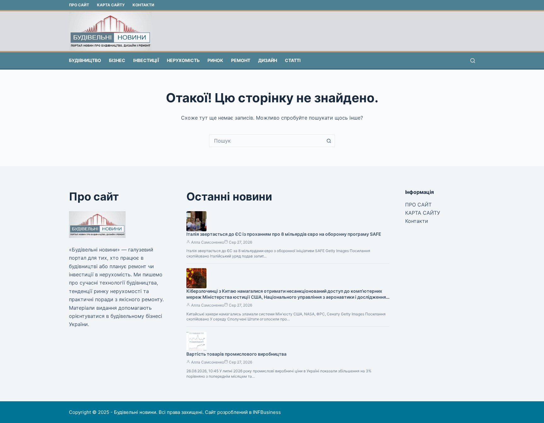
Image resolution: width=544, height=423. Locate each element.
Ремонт (240, 60)
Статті (293, 60)
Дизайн (267, 60)
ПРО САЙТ (79, 5)
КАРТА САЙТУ (111, 5)
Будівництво (85, 60)
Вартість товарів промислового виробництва (236, 354)
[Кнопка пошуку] (329, 141)
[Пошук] (472, 60)
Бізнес (117, 60)
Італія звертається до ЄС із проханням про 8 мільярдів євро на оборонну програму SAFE (283, 234)
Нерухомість (183, 60)
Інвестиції (146, 60)
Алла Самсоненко (207, 242)
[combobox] (266, 140)
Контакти (143, 5)
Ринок (215, 60)
